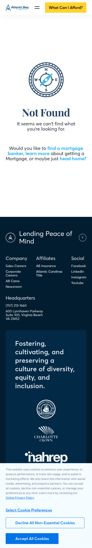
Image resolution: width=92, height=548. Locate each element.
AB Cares (13, 281)
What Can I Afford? (66, 7)
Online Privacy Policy (20, 497)
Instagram (78, 277)
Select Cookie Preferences (29, 510)
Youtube (77, 283)
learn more (37, 153)
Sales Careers (16, 266)
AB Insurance (46, 266)
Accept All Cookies (32, 538)
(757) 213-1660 (16, 305)
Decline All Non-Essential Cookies (45, 522)
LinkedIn (77, 271)
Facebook (78, 266)
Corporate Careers (13, 273)
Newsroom (14, 286)
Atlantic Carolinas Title (49, 273)
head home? (73, 158)
